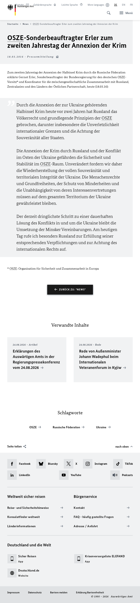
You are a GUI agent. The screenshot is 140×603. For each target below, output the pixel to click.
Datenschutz (35, 592)
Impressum (13, 592)
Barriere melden (58, 592)
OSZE (36, 24)
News (25, 24)
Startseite (12, 24)
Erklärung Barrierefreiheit (90, 592)
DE (115, 4)
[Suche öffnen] (108, 11)
